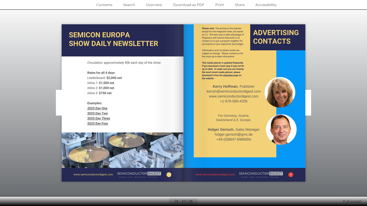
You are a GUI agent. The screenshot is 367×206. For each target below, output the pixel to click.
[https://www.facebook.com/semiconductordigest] (230, 174)
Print (219, 5)
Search (129, 5)
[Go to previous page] (164, 201)
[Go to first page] (155, 201)
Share (240, 5)
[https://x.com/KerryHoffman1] (212, 121)
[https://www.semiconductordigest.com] (93, 175)
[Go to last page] (211, 201)
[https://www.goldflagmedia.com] (280, 64)
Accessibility (266, 5)
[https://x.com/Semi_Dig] (212, 97)
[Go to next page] (202, 201)
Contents (104, 5)
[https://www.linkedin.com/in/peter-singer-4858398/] (203, 97)
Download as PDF (188, 5)
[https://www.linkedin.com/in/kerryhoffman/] (204, 121)
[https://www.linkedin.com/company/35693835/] (198, 175)
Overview (154, 5)
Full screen (352, 201)
